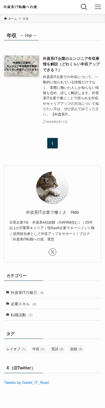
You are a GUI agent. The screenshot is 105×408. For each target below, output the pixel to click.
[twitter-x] (52, 252)
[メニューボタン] (98, 7)
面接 (76, 348)
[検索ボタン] (84, 7)
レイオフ (16, 348)
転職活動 (22, 314)
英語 (57, 348)
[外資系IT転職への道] (20, 7)
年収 (38, 348)
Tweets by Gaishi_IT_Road (26, 382)
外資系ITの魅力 (27, 292)
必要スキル (23, 303)
